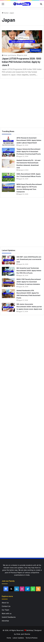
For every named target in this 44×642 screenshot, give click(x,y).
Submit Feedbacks (9, 617)
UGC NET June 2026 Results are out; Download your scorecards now (29, 259)
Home (5, 13)
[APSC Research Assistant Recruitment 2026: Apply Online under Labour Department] (8, 141)
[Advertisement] (22, 102)
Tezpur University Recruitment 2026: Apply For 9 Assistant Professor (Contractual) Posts (29, 151)
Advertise (5, 621)
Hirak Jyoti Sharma (10, 55)
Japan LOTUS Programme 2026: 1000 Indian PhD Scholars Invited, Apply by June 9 (21, 61)
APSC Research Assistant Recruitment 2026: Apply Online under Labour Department (29, 140)
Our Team (5, 610)
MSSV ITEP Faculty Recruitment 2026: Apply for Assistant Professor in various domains (29, 281)
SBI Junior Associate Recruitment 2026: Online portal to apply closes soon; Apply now (29, 306)
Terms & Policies (31, 638)
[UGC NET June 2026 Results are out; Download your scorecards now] (8, 260)
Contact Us (6, 606)
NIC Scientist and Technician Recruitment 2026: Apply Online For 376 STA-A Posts (29, 270)
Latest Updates (18, 638)
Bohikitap (29, 630)
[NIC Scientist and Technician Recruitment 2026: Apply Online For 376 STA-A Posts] (8, 271)
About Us (5, 603)
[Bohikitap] (22, 4)
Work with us (6, 613)
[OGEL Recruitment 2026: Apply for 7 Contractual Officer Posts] (8, 177)
